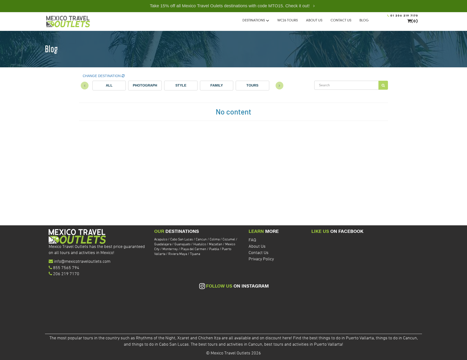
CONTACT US (341, 20)
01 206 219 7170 (403, 16)
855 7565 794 (66, 268)
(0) (414, 21)
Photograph (145, 85)
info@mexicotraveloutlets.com (82, 261)
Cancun (201, 239)
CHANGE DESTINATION (102, 76)
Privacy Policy (261, 259)
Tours (252, 85)
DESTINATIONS (253, 20)
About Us (257, 246)
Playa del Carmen (194, 249)
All (109, 85)
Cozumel (229, 239)
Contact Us (259, 252)
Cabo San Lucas (182, 239)
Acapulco (161, 239)
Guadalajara (163, 244)
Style (180, 85)
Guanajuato (182, 244)
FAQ (252, 240)
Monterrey (170, 249)
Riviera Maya (178, 254)
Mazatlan (216, 244)
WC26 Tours (287, 20)
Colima (215, 239)
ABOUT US (314, 20)
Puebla (214, 249)
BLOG (364, 20)
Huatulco (200, 244)
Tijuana (195, 254)
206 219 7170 (66, 274)
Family (216, 85)
